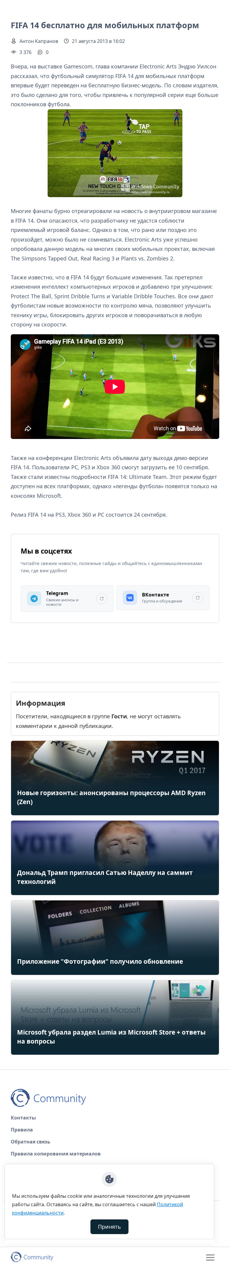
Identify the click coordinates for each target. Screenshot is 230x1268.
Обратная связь (30, 1141)
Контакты (23, 1117)
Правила (22, 1129)
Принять (109, 1226)
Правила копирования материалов (56, 1153)
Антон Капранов (38, 41)
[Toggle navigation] (210, 1257)
